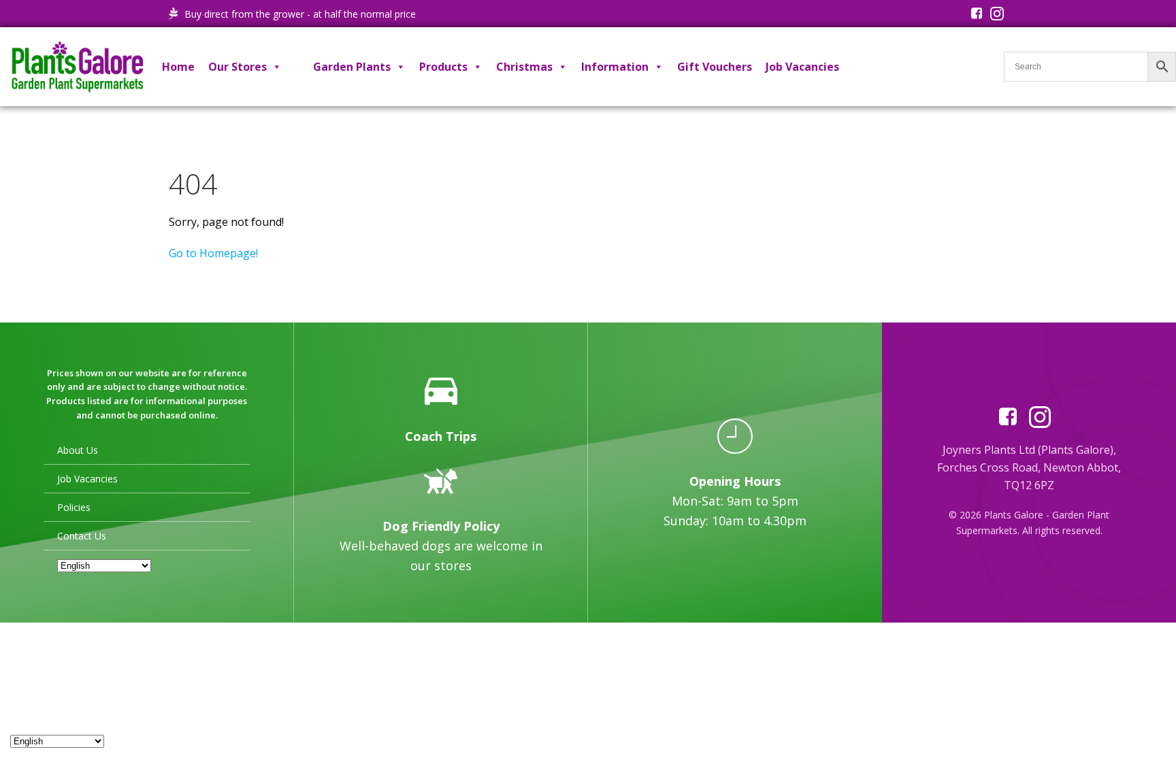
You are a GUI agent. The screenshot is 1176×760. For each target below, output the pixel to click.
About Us (77, 450)
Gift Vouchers (714, 66)
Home (178, 66)
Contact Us (81, 535)
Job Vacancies (802, 66)
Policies (74, 507)
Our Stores (237, 66)
